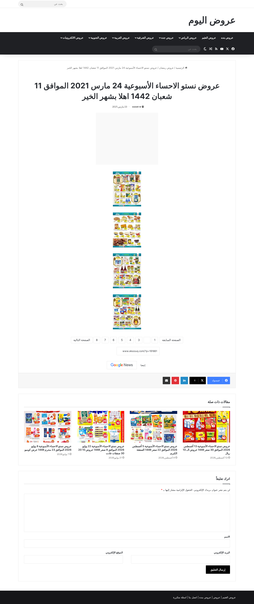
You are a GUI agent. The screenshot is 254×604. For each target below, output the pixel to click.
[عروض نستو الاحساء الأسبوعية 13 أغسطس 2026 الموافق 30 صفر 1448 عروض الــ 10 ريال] (206, 427)
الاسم (227, 536)
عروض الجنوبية (99, 37)
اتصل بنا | (192, 597)
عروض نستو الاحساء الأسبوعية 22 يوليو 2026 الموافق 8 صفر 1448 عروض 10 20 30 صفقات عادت (101, 450)
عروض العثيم (209, 37)
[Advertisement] (127, 139)
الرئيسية (180, 67)
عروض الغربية (122, 37)
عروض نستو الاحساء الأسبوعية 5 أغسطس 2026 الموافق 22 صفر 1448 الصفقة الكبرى (154, 450)
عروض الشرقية (145, 37)
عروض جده (167, 37)
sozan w (136, 106)
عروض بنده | (205, 597)
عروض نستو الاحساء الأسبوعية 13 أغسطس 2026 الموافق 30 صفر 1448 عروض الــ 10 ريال (206, 450)
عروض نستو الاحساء (117, 75)
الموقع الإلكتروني (114, 552)
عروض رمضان (166, 67)
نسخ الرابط (105, 351)
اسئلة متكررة (180, 597)
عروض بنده (227, 37)
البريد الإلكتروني (222, 552)
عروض (217, 597)
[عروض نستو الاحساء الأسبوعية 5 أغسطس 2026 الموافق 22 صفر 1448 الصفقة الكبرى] (153, 427)
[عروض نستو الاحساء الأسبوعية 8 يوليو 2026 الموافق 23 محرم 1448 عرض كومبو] (47, 427)
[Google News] (122, 365)
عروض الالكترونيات (73, 37)
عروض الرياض (189, 37)
